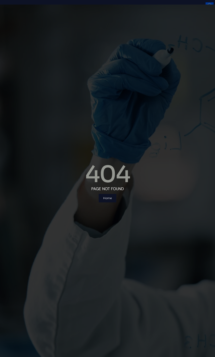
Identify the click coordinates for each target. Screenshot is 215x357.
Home (107, 198)
